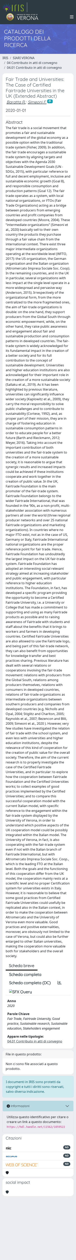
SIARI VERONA (23, 58)
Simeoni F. (37, 102)
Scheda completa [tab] (25, 974)
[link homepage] (14, 7)
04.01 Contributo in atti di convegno (34, 67)
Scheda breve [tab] (21, 965)
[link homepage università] (22, 17)
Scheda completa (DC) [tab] (30, 982)
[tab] (59, 983)
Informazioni (19, 1106)
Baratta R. (15, 102)
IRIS (5, 58)
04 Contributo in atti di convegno (32, 63)
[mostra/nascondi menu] (72, 17)
